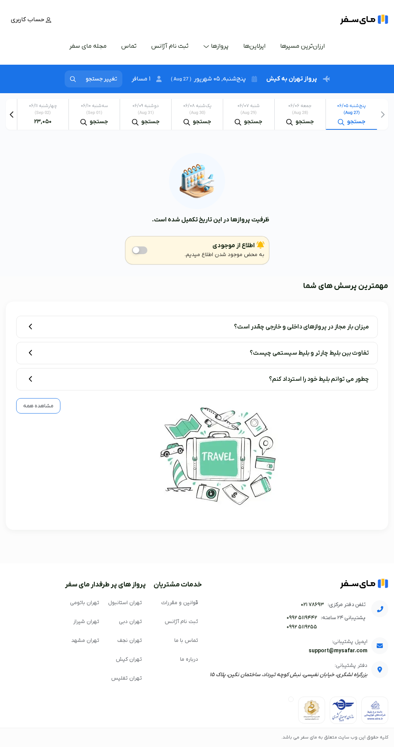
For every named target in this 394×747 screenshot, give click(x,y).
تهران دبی (130, 621)
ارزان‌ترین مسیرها (302, 46)
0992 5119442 (302, 617)
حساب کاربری (28, 19)
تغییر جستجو (101, 79)
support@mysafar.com (338, 651)
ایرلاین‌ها (254, 46)
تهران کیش (129, 659)
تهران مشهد (85, 640)
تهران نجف (129, 640)
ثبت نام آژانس (170, 46)
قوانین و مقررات (179, 602)
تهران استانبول (125, 602)
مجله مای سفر (88, 46)
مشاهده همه (38, 406)
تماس (129, 46)
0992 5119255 (302, 627)
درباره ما (189, 659)
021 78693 (312, 604)
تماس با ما (186, 640)
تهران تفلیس (126, 678)
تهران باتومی (84, 602)
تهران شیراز (86, 621)
